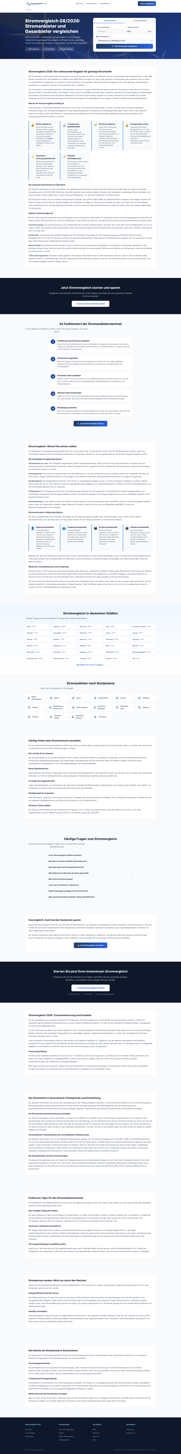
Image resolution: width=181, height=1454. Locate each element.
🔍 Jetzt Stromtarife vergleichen (124, 46)
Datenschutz (130, 1433)
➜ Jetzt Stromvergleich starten (90, 988)
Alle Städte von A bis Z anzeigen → (90, 665)
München (96, 1436)
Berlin (94, 1429)
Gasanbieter (105, 3)
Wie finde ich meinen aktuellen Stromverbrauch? (68, 861)
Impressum (130, 1429)
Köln (94, 1440)
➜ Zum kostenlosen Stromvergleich (90, 304)
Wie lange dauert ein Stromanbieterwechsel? (66, 867)
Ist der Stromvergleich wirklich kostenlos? (65, 855)
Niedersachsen (64, 1440)
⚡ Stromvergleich (108, 20)
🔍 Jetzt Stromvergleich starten (90, 423)
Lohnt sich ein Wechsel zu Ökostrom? (64, 885)
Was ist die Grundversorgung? (61, 879)
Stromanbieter (91, 3)
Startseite (79, 3)
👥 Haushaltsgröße (102, 36)
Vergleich (50, 138)
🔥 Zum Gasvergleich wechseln (90, 945)
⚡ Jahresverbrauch (132, 27)
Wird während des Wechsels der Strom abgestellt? (69, 873)
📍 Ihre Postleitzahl (102, 27)
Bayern (61, 1433)
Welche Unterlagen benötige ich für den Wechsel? (68, 891)
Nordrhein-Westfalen (66, 1429)
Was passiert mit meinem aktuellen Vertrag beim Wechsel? (72, 897)
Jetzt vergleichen (147, 4)
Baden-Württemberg (66, 1436)
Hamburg (96, 1433)
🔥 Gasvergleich (140, 20)
